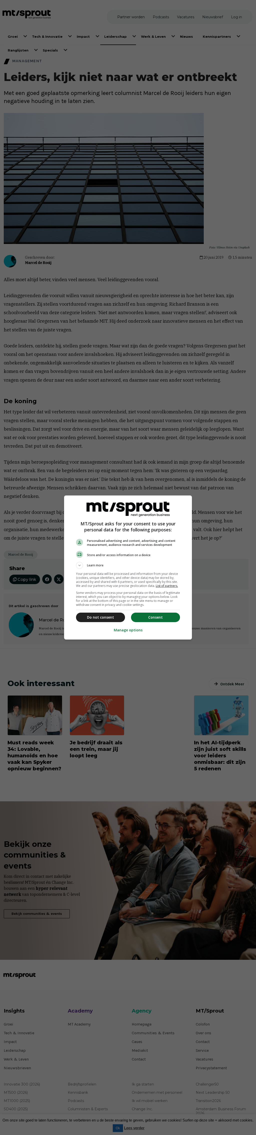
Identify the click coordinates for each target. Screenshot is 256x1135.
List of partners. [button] (167, 586)
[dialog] (128, 567)
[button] (128, 565)
